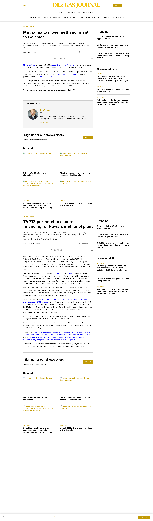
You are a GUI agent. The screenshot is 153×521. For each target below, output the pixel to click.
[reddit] (61, 59)
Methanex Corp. (29, 65)
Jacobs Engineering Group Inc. (62, 65)
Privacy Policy (58, 516)
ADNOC (60, 273)
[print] (92, 59)
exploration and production (67, 74)
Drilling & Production (70, 17)
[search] (28, 5)
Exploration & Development (91, 17)
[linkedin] (55, 59)
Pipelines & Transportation (114, 17)
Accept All (144, 517)
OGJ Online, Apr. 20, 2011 (44, 77)
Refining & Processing (52, 17)
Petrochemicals (28, 26)
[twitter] (58, 59)
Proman (70, 273)
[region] (76, 517)
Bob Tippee (27, 52)
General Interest (35, 17)
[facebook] (52, 59)
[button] (24, 5)
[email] (64, 59)
